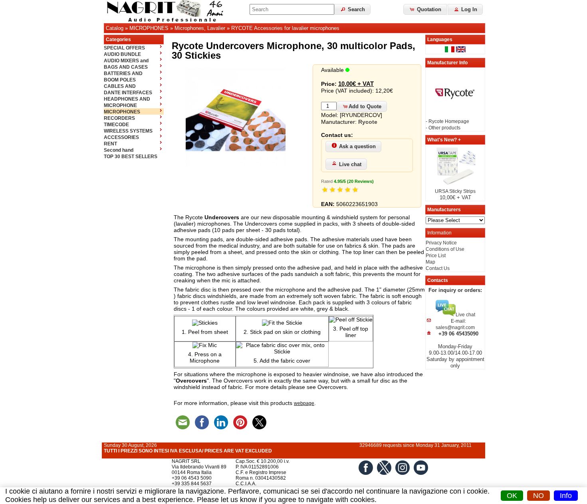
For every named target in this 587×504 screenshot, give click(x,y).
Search (355, 9)
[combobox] (292, 9)
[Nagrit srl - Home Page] (168, 11)
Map (430, 262)
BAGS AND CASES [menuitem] (126, 67)
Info (566, 496)
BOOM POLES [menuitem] (120, 80)
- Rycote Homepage (447, 121)
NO (538, 496)
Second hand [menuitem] (118, 150)
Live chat (350, 164)
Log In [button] (468, 9)
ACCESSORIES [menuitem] (121, 137)
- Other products (443, 128)
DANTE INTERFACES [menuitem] (128, 92)
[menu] (134, 101)
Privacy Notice (441, 243)
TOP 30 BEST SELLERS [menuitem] (130, 156)
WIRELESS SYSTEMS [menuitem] (128, 131)
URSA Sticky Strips (455, 191)
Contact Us (438, 268)
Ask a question (357, 146)
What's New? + (444, 140)
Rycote (367, 122)
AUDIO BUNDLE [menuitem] (122, 54)
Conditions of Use (445, 249)
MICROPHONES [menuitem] (122, 112)
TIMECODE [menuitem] (116, 124)
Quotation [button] (428, 9)
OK (512, 496)
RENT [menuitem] (110, 144)
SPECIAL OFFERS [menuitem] (124, 48)
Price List (436, 255)
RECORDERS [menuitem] (119, 118)
